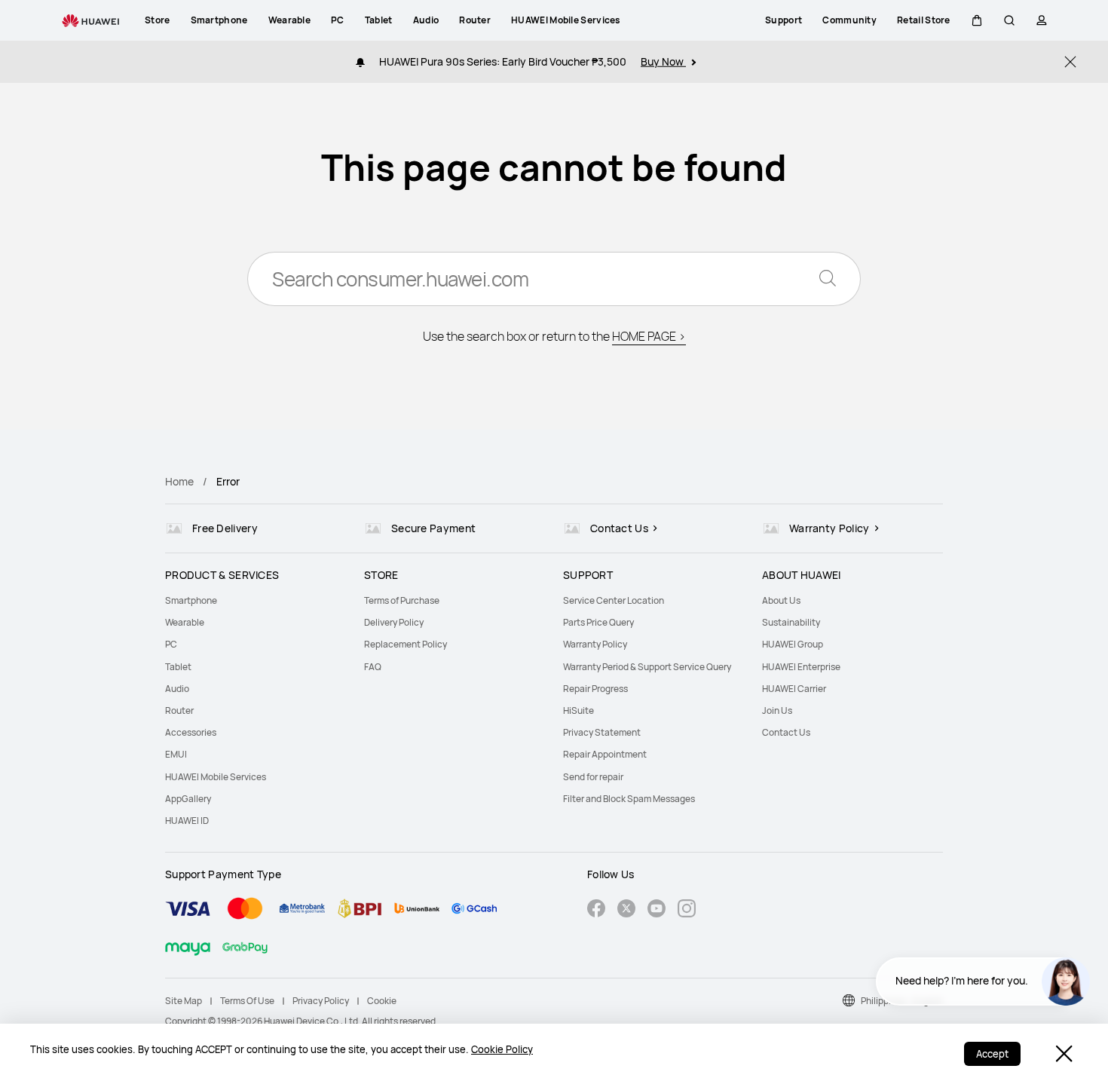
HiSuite (578, 710)
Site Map (183, 1000)
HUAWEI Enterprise (801, 666)
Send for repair (593, 776)
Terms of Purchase (401, 600)
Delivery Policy (394, 622)
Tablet (178, 666)
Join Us (777, 710)
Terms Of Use (247, 1000)
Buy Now (663, 61)
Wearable (184, 622)
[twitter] (626, 910)
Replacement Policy (405, 644)
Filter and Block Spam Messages (629, 798)
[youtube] (656, 910)
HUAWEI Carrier (794, 688)
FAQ (372, 666)
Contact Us (786, 732)
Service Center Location (613, 600)
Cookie (381, 1000)
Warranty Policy (595, 644)
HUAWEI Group (792, 644)
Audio (177, 688)
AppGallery (188, 798)
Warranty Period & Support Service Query (647, 666)
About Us (781, 600)
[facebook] (596, 910)
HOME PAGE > (649, 336)
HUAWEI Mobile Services (215, 776)
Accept (992, 1054)
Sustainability (791, 622)
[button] (977, 20)
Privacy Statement (602, 732)
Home (179, 481)
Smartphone (191, 600)
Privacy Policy (320, 1000)
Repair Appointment (605, 754)
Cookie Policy (502, 1049)
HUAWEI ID (187, 820)
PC (171, 644)
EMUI (176, 754)
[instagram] (687, 910)
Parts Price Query (598, 622)
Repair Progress (595, 688)
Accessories (190, 732)
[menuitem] (255, 600)
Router (179, 710)
